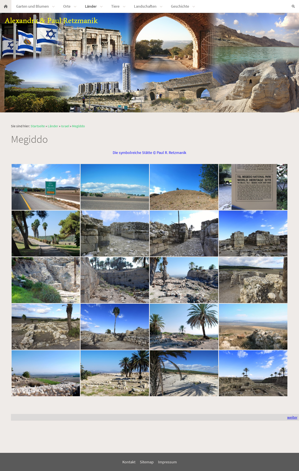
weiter (292, 417)
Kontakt (128, 461)
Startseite (38, 126)
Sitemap (147, 461)
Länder (53, 126)
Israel (65, 126)
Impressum (167, 461)
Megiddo (78, 126)
